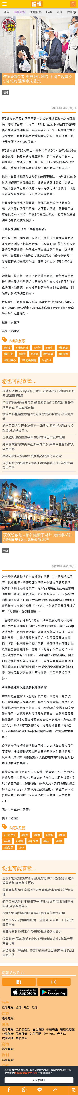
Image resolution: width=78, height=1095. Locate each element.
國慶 (60, 841)
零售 (38, 835)
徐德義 (64, 354)
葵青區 (47, 360)
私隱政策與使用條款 (26, 1073)
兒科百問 (35, 1033)
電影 (50, 835)
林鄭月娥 (22, 347)
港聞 (5, 92)
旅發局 (9, 847)
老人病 (61, 1033)
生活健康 (38, 1029)
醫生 (50, 347)
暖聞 (35, 1007)
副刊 (59, 12)
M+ (22, 847)
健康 (6, 12)
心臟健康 (8, 1033)
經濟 (8, 347)
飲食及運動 (23, 1029)
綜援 (35, 354)
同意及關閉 (39, 1080)
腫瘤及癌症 (67, 1029)
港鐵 (20, 841)
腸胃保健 (21, 1033)
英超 (47, 841)
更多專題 (21, 1038)
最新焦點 (8, 1007)
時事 (49, 12)
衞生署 (9, 354)
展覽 (62, 835)
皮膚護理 (8, 1038)
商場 (8, 841)
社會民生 (10, 835)
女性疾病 (49, 1033)
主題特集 (36, 12)
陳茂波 (34, 841)
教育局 (64, 347)
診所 (23, 354)
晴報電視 (20, 12)
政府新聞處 (29, 360)
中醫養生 (52, 1029)
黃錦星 (49, 354)
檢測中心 (10, 360)
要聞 (19, 1007)
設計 (38, 347)
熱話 (27, 1007)
